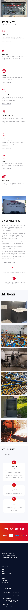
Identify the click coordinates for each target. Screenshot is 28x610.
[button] (13, 2)
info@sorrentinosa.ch (11, 606)
